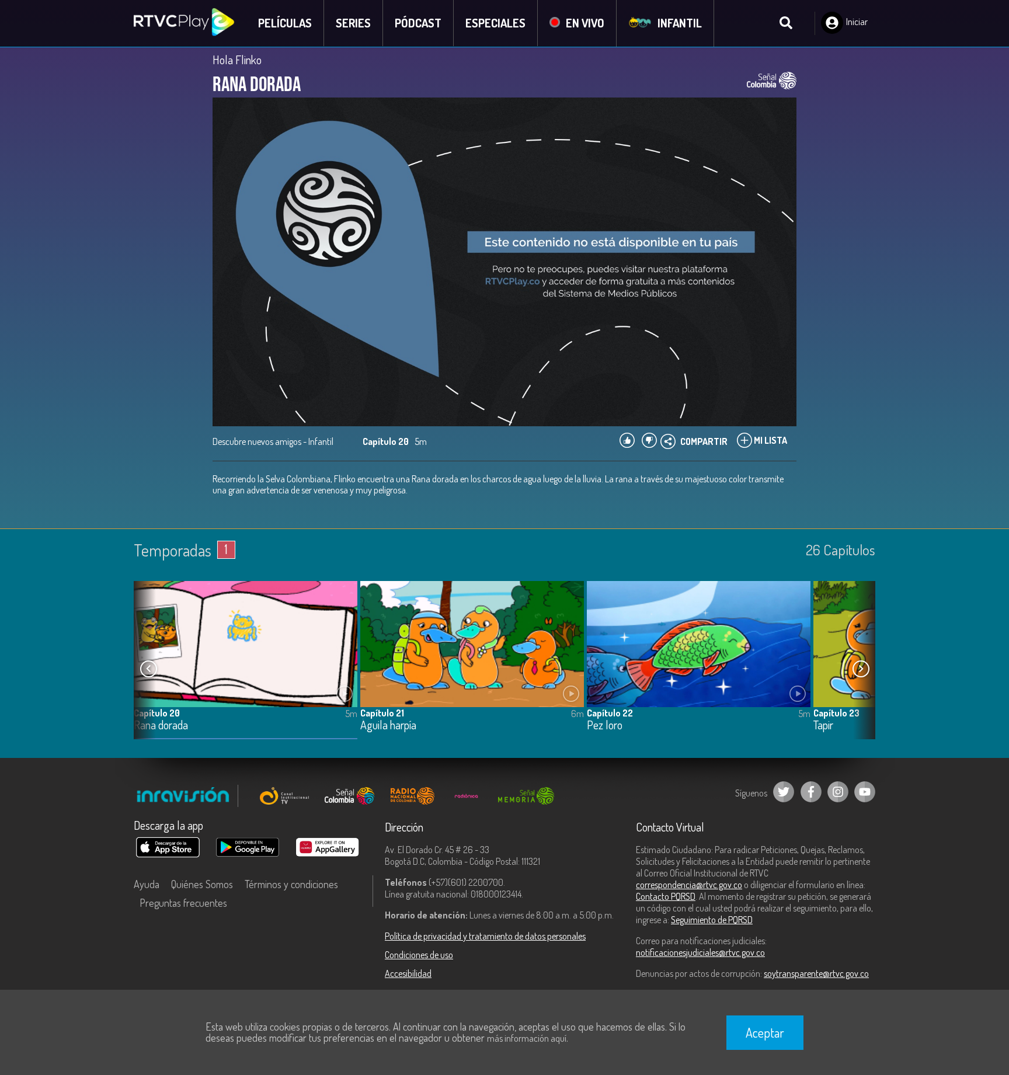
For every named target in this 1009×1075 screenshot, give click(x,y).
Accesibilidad (408, 973)
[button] (860, 669)
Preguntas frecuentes (183, 902)
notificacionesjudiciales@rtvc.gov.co (700, 952)
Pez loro (604, 725)
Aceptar (765, 1032)
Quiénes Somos (202, 884)
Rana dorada (161, 725)
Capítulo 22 (610, 713)
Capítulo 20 (157, 713)
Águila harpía (388, 725)
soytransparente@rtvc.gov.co (816, 973)
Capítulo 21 (382, 713)
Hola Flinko (237, 59)
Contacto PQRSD (665, 896)
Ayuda (146, 884)
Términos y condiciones (291, 884)
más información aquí (526, 1038)
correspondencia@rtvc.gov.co (689, 884)
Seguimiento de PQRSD (712, 920)
